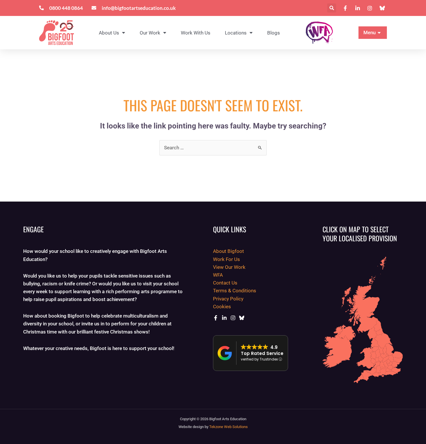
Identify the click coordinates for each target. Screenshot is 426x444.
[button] (331, 7)
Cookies (222, 306)
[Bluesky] (241, 317)
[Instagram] (233, 317)
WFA (218, 275)
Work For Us (226, 259)
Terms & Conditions (234, 290)
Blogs (273, 33)
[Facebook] (215, 317)
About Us (109, 33)
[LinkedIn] (224, 317)
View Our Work (229, 267)
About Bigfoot (228, 251)
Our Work (150, 33)
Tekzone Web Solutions (228, 427)
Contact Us (225, 283)
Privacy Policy (228, 299)
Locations (236, 33)
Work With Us (195, 33)
